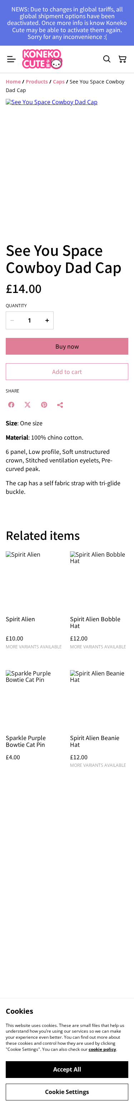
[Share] (60, 404)
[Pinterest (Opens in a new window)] (44, 404)
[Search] (107, 59)
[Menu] (11, 59)
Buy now (67, 346)
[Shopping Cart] (122, 59)
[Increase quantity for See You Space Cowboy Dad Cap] (47, 320)
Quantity (16, 305)
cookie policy (102, 1049)
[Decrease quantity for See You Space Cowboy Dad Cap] (12, 320)
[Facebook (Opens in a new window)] (11, 404)
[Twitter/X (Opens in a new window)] (27, 404)
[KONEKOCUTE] (42, 59)
